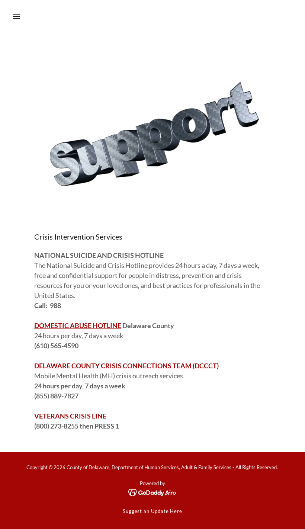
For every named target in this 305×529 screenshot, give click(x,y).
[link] (152, 492)
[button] (16, 16)
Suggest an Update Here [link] (152, 511)
